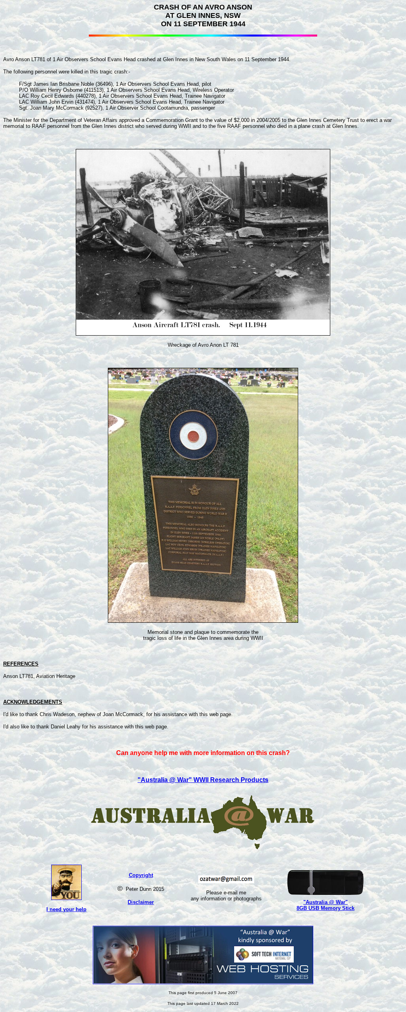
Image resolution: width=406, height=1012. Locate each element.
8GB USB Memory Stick (325, 908)
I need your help (66, 909)
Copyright (141, 875)
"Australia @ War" (325, 902)
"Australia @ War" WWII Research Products (203, 779)
